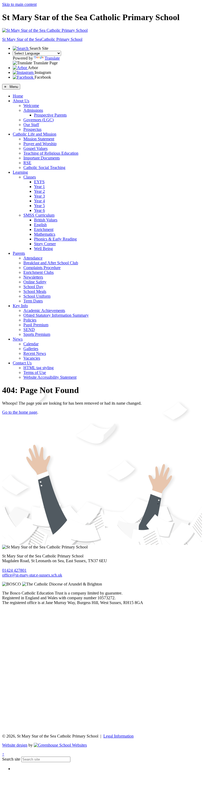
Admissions (33, 110)
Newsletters (33, 277)
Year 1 (39, 186)
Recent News (34, 353)
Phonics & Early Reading (55, 239)
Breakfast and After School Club (50, 263)
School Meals (34, 291)
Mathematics (44, 234)
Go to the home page (19, 412)
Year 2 (39, 191)
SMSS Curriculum (38, 215)
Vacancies (31, 358)
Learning (20, 172)
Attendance (32, 258)
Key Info (20, 305)
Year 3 (39, 196)
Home (18, 96)
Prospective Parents (50, 115)
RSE (27, 162)
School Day (33, 286)
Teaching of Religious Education (50, 153)
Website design (14, 745)
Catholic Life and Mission (34, 134)
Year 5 (39, 205)
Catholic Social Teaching (44, 167)
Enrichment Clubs (38, 272)
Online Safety (34, 282)
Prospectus (32, 129)
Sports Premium (36, 334)
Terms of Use (34, 372)
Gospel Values (35, 148)
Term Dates (33, 301)
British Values (45, 220)
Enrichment (43, 229)
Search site (11, 759)
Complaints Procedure (42, 267)
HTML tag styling (38, 367)
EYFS (39, 182)
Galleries (30, 348)
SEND (29, 329)
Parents (19, 253)
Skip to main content (19, 4)
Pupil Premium (35, 325)
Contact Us (22, 363)
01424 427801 (14, 570)
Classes (29, 177)
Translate (52, 58)
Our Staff (31, 124)
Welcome (31, 105)
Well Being (43, 248)
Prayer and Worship (40, 143)
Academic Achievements (44, 310)
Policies (29, 320)
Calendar (31, 344)
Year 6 (39, 210)
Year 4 (39, 201)
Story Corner (45, 244)
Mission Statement (38, 139)
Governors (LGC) (38, 120)
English (40, 224)
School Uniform (36, 296)
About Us (21, 101)
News (18, 339)
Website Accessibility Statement (49, 377)
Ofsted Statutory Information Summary (56, 315)
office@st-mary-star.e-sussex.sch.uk (32, 575)
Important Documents (41, 158)
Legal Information (118, 736)
